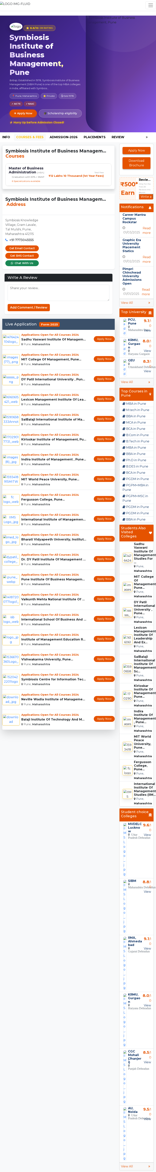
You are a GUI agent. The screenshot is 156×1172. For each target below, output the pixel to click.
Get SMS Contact (22, 255)
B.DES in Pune (136, 466)
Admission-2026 (64, 137)
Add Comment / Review (28, 307)
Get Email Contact (22, 248)
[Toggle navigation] (150, 5)
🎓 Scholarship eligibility (60, 113)
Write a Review (146, 199)
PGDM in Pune (137, 479)
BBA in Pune (135, 416)
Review (118, 137)
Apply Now (104, 339)
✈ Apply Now (23, 113)
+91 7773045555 (21, 240)
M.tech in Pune (137, 410)
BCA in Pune (135, 429)
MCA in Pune (135, 422)
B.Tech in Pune (137, 441)
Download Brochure (136, 163)
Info (6, 137)
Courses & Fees (30, 137)
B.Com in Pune (137, 435)
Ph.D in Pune (135, 460)
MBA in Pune (135, 403)
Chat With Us (23, 263)
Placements (95, 137)
